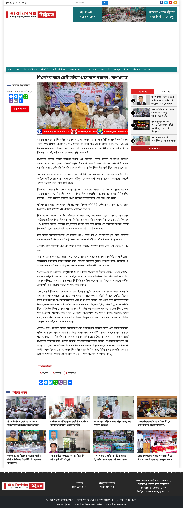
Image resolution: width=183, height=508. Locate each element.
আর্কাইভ (136, 69)
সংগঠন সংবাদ (75, 69)
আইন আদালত (58, 69)
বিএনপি (45, 373)
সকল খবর (153, 148)
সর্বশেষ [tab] (143, 91)
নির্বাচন (58, 373)
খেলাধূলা (116, 69)
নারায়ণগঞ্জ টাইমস (82, 504)
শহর (17, 69)
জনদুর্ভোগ (105, 69)
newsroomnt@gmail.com (157, 491)
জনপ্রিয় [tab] (166, 91)
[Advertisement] (91, 45)
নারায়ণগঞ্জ (71, 373)
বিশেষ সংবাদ (90, 69)
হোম (9, 69)
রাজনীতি (44, 69)
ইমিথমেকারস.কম (119, 504)
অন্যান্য (147, 69)
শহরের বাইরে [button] (29, 69)
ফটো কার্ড (22, 108)
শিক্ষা (126, 69)
